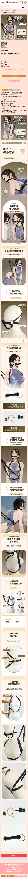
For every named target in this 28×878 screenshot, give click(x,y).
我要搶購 (14, 76)
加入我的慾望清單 (14, 81)
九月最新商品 (14, 10)
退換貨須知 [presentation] (17, 89)
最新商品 (7, 10)
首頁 (2, 10)
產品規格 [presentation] (11, 89)
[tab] (5, 90)
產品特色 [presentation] (5, 89)
